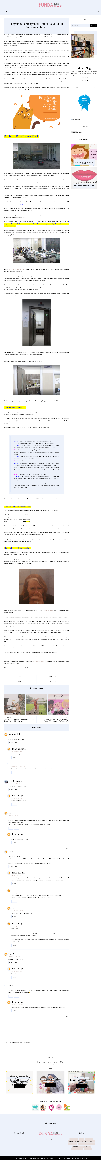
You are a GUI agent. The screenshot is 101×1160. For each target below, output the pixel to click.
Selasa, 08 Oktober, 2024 (18, 1004)
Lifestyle (68, 11)
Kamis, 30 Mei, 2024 (16, 751)
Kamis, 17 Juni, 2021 (14, 815)
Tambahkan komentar (62, 1019)
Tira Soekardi (15, 781)
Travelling (88, 1149)
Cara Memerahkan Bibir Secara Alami (84, 186)
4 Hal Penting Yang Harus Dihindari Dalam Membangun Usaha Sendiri (55, 720)
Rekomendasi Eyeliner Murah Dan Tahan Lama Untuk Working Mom (19, 720)
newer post (9, 717)
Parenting (76, 1146)
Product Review (85, 1146)
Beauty (81, 1138)
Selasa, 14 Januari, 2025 (18, 766)
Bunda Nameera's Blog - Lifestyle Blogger (31, 1158)
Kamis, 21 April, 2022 (14, 956)
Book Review (89, 1138)
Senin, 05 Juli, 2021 (17, 893)
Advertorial (78, 11)
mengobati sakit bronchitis (40, 661)
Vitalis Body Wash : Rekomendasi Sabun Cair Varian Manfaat (81, 1080)
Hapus (17, 742)
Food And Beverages (74, 1141)
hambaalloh (14, 734)
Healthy (20, 681)
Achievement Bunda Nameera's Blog (50, 11)
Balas (11, 742)
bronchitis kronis (48, 610)
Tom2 (11, 954)
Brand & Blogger (68, 1158)
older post (64, 717)
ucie (11, 813)
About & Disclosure (29, 11)
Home (19, 11)
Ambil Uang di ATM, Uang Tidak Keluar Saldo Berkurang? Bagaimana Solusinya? (19, 1080)
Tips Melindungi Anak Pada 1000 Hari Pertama (50, 1080)
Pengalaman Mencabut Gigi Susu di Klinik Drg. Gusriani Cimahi (84, 162)
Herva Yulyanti (18, 748)
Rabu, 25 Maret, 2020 (15, 736)
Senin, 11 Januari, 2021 (15, 783)
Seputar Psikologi (77, 1149)
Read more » (19, 1086)
